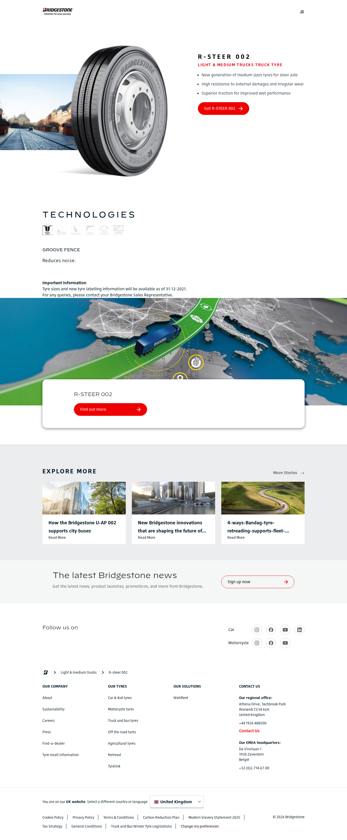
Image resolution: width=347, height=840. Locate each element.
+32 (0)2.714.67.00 (254, 768)
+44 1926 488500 (252, 723)
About (47, 697)
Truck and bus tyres (123, 720)
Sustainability (53, 709)
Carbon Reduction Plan (161, 817)
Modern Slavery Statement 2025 (214, 817)
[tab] (47, 231)
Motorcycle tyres (121, 709)
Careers (48, 720)
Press (46, 732)
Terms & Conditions (118, 817)
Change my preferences (200, 826)
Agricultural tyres (121, 743)
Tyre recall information (60, 755)
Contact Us (249, 730)
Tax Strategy (52, 826)
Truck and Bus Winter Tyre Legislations (141, 826)
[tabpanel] (173, 255)
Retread (114, 755)
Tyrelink (114, 766)
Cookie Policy (53, 817)
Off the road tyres (122, 732)
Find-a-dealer (53, 743)
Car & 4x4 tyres (120, 697)
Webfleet (181, 697)
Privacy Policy (83, 817)
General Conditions (86, 826)
